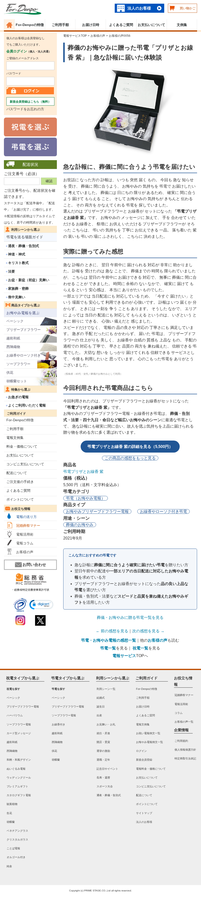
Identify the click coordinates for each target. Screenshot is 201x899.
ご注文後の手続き (20, 482)
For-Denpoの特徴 (30, 25)
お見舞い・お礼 (106, 724)
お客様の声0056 (119, 35)
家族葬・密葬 (18, 288)
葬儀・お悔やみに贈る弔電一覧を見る (130, 617)
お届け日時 (90, 25)
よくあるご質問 (121, 25)
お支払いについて (151, 25)
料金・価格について (21, 446)
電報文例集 (15, 438)
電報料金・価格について (151, 768)
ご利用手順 (60, 25)
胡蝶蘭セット (16, 381)
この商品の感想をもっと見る (130, 458)
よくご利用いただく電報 (27, 405)
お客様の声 (24, 552)
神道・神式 (16, 254)
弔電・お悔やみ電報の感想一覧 (108, 640)
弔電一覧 (108, 648)
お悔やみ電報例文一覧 (149, 742)
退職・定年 (103, 759)
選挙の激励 (103, 750)
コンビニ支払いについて (25, 464)
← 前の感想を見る (112, 631)
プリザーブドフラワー (23, 330)
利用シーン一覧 (106, 688)
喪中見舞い (16, 297)
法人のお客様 (139, 8)
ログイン (141, 750)
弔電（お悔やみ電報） (85, 498)
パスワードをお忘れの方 (25, 109)
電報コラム (24, 543)
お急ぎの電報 (18, 397)
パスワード (13, 73)
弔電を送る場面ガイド (24, 237)
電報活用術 (24, 534)
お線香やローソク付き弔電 (163, 511)
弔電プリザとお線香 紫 (83, 471)
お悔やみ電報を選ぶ (22, 313)
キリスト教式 (18, 263)
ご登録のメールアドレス (22, 58)
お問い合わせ (34, 565)
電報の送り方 (26, 517)
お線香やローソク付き (23, 355)
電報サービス (124, 656)
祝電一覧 (140, 648)
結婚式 (101, 697)
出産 (99, 715)
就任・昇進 (103, 733)
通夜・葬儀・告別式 (23, 246)
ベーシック (15, 321)
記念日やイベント (107, 768)
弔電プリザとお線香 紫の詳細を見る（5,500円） (130, 446)
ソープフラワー (18, 364)
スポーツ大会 (105, 786)
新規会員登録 (144, 759)
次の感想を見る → (148, 631)
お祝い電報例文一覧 (148, 733)
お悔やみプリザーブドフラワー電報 (97, 511)
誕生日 (101, 706)
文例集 (182, 25)
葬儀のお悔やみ (79, 525)
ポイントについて (20, 499)
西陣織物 (13, 347)
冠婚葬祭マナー (28, 525)
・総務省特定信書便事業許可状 (30, 589)
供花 (9, 372)
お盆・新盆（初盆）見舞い (28, 280)
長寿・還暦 (103, 777)
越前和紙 (13, 338)
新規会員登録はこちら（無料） (30, 101)
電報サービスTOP (75, 35)
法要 (11, 271)
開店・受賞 (103, 742)
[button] (41, 605)
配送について (16, 473)
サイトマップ (144, 812)
